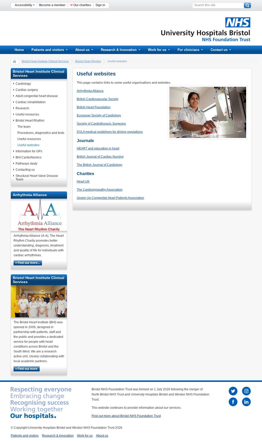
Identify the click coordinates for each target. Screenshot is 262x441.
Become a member (52, 5)
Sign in (100, 5)
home (15, 61)
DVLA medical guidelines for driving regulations (110, 132)
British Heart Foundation (94, 107)
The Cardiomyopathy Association (100, 189)
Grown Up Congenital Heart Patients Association (110, 198)
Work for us (157, 50)
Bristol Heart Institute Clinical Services (45, 61)
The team (23, 126)
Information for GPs (29, 151)
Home (19, 50)
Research (22, 108)
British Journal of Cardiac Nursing (100, 156)
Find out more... (28, 263)
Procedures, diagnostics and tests (40, 133)
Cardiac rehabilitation (31, 102)
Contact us (219, 50)
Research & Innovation (119, 50)
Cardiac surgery (27, 90)
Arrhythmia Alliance (90, 91)
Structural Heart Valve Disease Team (37, 177)
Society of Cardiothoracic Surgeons (101, 123)
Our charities (82, 5)
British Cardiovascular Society (97, 99)
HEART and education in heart (98, 148)
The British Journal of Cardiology (99, 165)
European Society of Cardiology (99, 115)
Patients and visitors (47, 50)
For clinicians (188, 50)
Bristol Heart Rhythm (88, 61)
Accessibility (24, 5)
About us (82, 50)
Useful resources (27, 114)
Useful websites (28, 145)
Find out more (27, 369)
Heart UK (83, 181)
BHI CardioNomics (28, 157)
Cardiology (23, 83)
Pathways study (26, 163)
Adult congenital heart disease (37, 96)
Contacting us (25, 169)
